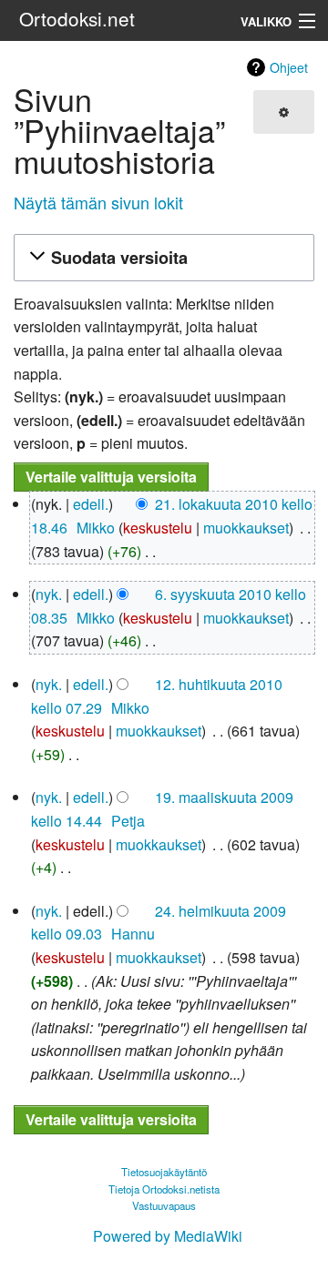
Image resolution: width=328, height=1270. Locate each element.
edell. (90, 503)
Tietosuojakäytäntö (164, 1171)
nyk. (49, 594)
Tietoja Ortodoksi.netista (164, 1189)
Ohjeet (289, 67)
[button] (161, 258)
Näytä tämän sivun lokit (98, 202)
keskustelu (157, 527)
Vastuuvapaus (164, 1205)
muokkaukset (246, 527)
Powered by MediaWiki (167, 1235)
